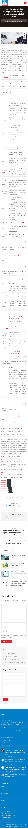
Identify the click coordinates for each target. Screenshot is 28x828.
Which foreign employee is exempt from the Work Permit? (15, 775)
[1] (2, 428)
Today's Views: (5, 811)
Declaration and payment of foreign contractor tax (17, 564)
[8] (19, 318)
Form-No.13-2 (4, 488)
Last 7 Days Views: (6, 813)
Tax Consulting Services (11, 656)
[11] (19, 353)
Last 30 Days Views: (6, 815)
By (6, 497)
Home (3, 786)
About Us (3, 790)
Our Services (4, 797)
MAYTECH (20, 826)
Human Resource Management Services (15, 662)
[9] (7, 328)
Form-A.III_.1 (3, 480)
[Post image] (5, 557)
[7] (9, 273)
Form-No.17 (3, 486)
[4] (4, 172)
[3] (2, 434)
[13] (19, 416)
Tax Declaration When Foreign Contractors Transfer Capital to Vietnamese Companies (18, 583)
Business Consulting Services (12, 659)
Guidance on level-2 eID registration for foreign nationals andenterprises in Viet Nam (15, 752)
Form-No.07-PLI (4, 492)
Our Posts (4, 803)
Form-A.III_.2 (3, 482)
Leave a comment (20, 497)
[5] (23, 222)
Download (9, 480)
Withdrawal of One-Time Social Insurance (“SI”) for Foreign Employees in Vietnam (15, 768)
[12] (11, 363)
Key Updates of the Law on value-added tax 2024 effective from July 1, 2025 (15, 760)
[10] (5, 335)
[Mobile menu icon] (25, 3)
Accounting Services (10, 653)
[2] (18, 127)
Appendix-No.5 (4, 490)
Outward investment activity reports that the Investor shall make (18, 573)
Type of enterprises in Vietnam (18, 555)
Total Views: (4, 817)
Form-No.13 (3, 484)
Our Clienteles (4, 793)
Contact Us (4, 800)
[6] (19, 255)
